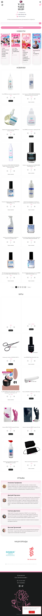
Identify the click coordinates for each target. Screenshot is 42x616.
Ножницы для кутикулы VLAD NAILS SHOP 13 (11, 357)
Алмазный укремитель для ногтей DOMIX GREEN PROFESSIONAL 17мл (11, 202)
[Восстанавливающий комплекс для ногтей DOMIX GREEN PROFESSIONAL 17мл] (31, 260)
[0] (40, 5)
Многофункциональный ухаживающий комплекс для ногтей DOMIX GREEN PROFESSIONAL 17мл (11, 273)
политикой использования (28, 608)
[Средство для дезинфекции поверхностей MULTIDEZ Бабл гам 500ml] (11, 449)
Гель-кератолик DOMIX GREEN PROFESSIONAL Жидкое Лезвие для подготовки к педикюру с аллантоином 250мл (10, 166)
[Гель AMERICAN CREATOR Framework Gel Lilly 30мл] (31, 308)
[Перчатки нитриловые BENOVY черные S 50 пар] (31, 414)
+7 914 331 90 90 (21, 580)
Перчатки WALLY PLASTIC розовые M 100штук (10, 427)
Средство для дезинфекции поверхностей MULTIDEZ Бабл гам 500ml (10, 462)
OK (31, 612)
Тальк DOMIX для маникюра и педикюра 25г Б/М (31, 129)
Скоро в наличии (31, 102)
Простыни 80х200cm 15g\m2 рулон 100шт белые (31, 391)
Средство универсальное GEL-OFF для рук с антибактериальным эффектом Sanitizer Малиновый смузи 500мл (11, 321)
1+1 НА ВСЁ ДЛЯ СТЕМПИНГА (15, 50)
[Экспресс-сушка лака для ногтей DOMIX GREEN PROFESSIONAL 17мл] (31, 152)
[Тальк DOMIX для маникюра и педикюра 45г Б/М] (11, 81)
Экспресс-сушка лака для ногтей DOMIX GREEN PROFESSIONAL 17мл (31, 166)
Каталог (21, 27)
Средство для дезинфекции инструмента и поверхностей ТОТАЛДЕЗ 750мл (10, 238)
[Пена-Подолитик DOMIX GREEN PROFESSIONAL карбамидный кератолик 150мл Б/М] (31, 81)
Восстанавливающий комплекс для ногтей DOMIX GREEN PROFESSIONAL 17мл (31, 273)
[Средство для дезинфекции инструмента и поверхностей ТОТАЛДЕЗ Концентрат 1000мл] (31, 189)
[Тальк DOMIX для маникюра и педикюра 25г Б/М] (31, 117)
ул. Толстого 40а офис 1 (21, 577)
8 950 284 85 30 (21, 575)
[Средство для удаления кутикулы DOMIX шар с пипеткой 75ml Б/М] (11, 117)
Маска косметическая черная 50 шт (31, 461)
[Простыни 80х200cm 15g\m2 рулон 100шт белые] (31, 379)
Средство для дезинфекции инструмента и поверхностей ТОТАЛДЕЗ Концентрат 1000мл (31, 202)
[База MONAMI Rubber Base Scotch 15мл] (31, 344)
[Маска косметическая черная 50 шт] (31, 449)
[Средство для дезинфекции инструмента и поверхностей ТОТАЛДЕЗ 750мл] (11, 224)
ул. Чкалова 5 (21, 582)
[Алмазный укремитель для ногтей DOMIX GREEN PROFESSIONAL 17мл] (11, 189)
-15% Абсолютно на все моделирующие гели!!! (5, 52)
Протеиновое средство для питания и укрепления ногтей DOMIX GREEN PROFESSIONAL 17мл (31, 238)
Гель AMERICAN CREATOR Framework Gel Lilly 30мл (31, 321)
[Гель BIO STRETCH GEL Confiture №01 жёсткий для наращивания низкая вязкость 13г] (11, 379)
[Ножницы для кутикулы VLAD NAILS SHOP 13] (11, 344)
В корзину (10, 100)
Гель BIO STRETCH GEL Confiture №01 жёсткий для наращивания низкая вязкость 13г (10, 392)
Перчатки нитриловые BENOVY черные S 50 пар (31, 427)
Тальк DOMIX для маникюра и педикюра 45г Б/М (10, 94)
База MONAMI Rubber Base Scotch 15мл (31, 357)
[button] (6, 564)
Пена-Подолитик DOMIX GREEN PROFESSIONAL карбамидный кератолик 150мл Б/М (31, 94)
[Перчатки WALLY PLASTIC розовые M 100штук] (11, 414)
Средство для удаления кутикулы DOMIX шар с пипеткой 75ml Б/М (10, 130)
